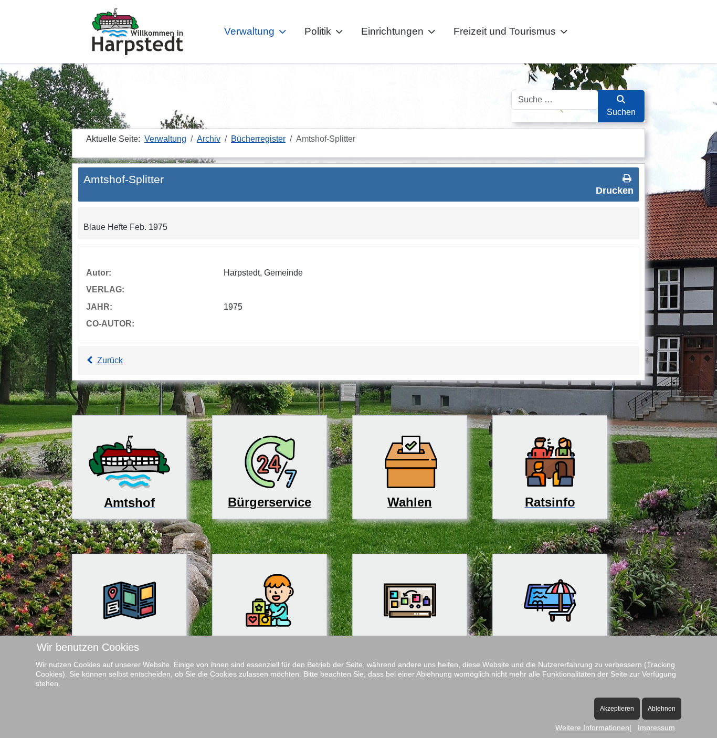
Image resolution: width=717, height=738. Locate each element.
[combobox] (554, 100)
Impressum (656, 727)
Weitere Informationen (592, 727)
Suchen (621, 112)
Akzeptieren (617, 708)
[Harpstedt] (137, 31)
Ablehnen (662, 708)
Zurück (109, 360)
